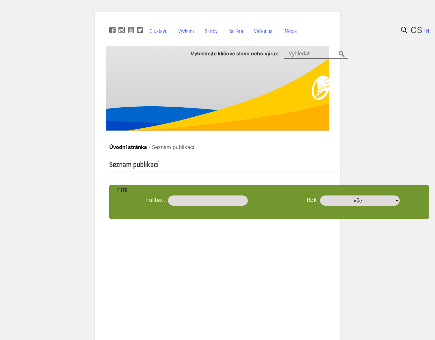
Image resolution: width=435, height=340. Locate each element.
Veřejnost (264, 31)
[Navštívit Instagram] (121, 20)
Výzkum (186, 31)
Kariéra (235, 31)
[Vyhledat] (404, 30)
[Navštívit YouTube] (130, 20)
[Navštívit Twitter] (139, 20)
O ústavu (159, 31)
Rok (312, 199)
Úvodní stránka (128, 147)
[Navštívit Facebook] (112, 20)
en (426, 31)
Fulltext (155, 199)
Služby (211, 31)
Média (291, 31)
